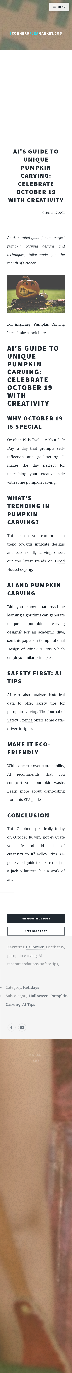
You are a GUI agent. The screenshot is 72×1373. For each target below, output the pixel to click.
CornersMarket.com (36, 33)
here (42, 333)
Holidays (31, 987)
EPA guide (32, 799)
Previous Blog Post (36, 918)
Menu (62, 7)
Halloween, (36, 947)
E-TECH (37, 1055)
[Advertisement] (36, 95)
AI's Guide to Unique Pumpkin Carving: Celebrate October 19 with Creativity (36, 175)
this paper (23, 640)
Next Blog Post (36, 931)
